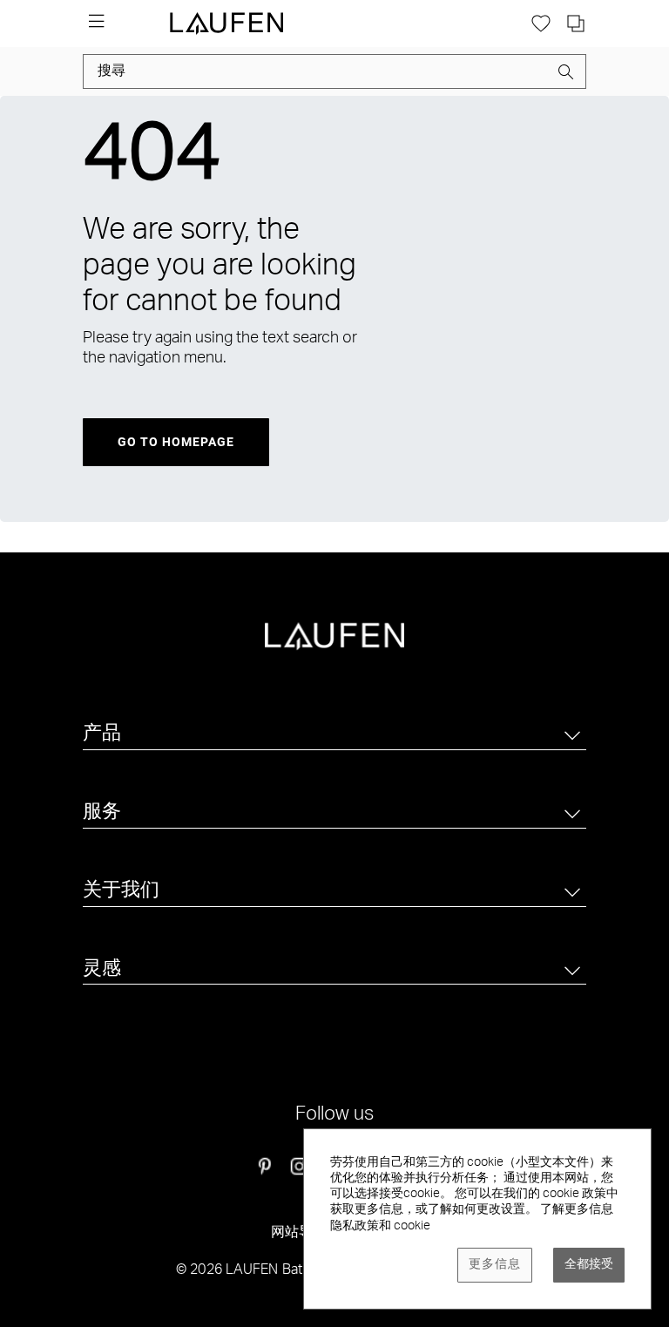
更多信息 (495, 1265)
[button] (566, 75)
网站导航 (299, 1234)
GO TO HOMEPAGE (176, 442)
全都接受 (588, 1265)
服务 (102, 813)
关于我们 (121, 891)
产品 (102, 734)
